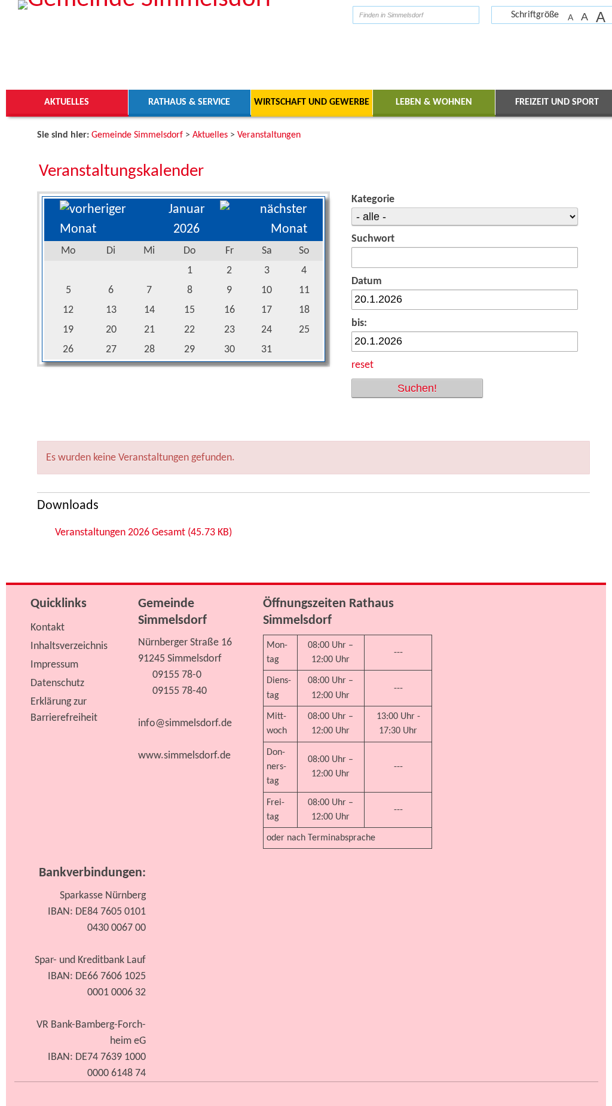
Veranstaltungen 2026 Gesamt (143, 532)
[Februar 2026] (263, 229)
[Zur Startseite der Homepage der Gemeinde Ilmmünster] (334, 15)
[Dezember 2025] (106, 229)
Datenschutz (57, 683)
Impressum (54, 665)
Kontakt (47, 627)
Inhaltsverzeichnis (69, 646)
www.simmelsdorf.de (184, 755)
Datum (366, 281)
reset (362, 365)
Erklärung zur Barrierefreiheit (63, 710)
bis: (359, 323)
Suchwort (372, 239)
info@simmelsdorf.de (185, 723)
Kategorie (372, 199)
